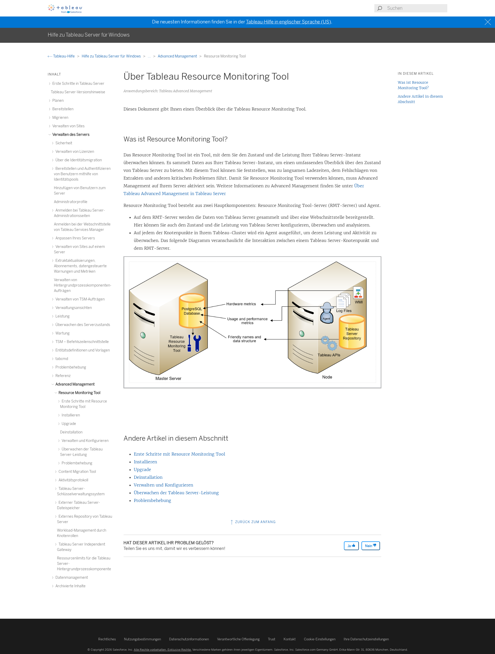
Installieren (145, 461)
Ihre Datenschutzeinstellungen (366, 639)
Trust (271, 639)
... (150, 56)
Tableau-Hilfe (64, 56)
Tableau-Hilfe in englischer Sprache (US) (288, 22)
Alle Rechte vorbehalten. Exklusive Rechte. (163, 649)
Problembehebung (152, 500)
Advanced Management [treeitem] (75, 384)
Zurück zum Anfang (255, 522)
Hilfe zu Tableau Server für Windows (112, 56)
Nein (369, 546)
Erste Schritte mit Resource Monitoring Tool (179, 454)
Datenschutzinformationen (189, 639)
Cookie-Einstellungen (319, 639)
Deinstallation (148, 477)
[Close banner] (488, 22)
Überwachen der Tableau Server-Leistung (176, 492)
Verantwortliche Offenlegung (238, 639)
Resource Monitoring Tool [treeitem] (79, 393)
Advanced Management (178, 56)
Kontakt (290, 639)
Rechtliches (107, 639)
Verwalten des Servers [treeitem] (70, 134)
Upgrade (142, 469)
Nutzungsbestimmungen (142, 639)
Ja (350, 546)
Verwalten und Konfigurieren (163, 485)
